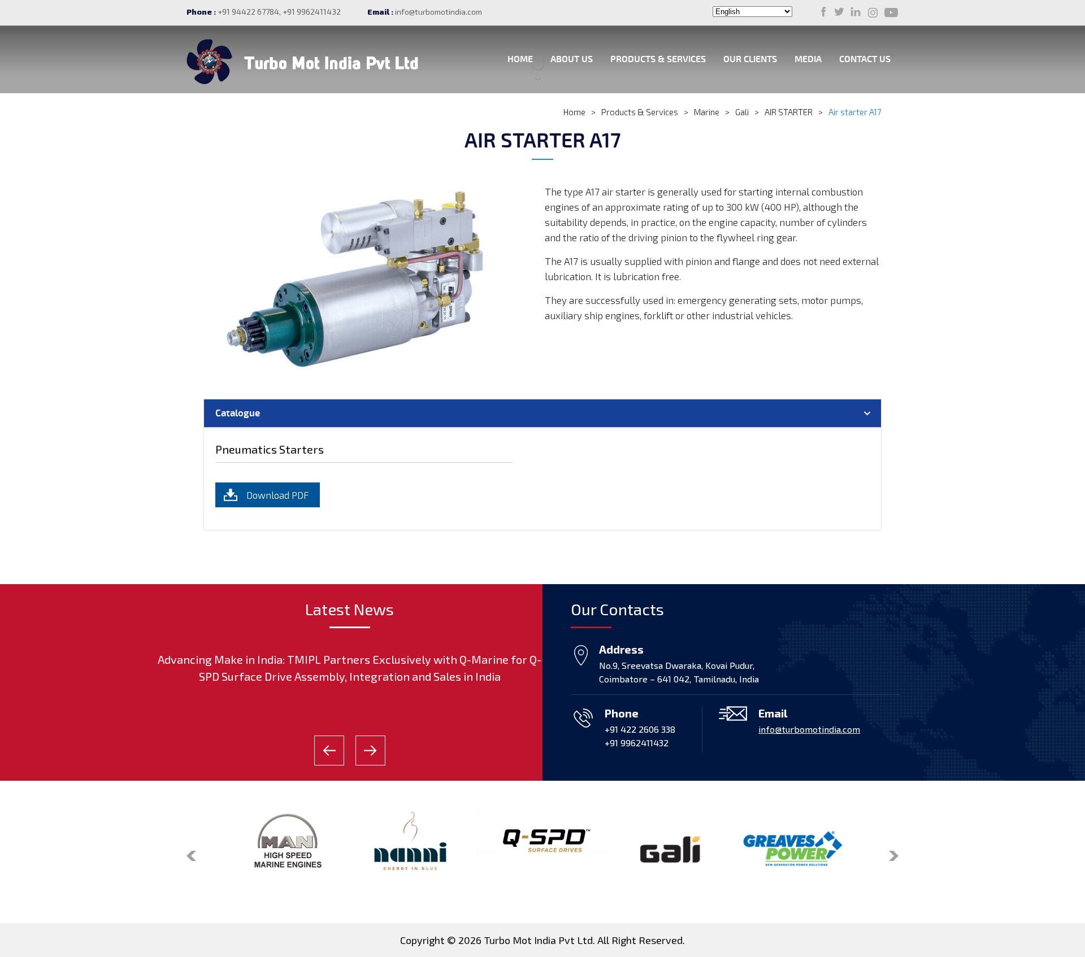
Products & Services (658, 59)
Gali (742, 112)
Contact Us (865, 59)
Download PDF (277, 495)
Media (808, 59)
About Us (571, 59)
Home (520, 59)
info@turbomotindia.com (438, 11)
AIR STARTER (789, 112)
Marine (706, 112)
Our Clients (750, 59)
